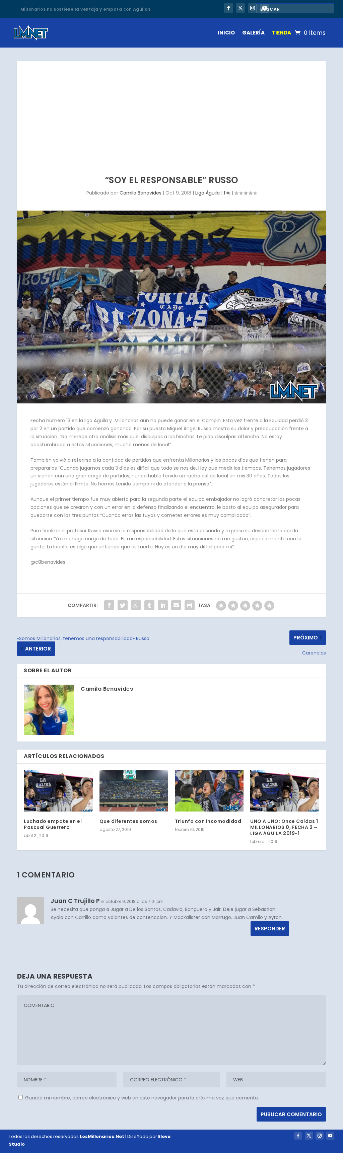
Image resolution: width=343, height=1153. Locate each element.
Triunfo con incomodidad (208, 821)
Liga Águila (207, 192)
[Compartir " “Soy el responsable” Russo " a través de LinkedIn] (162, 605)
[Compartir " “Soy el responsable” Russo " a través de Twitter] (122, 605)
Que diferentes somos (128, 821)
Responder (270, 928)
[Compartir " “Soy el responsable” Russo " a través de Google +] (136, 605)
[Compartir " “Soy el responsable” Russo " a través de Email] (176, 605)
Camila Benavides (140, 192)
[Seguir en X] (240, 8)
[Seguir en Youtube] (330, 1136)
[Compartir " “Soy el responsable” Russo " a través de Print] (189, 605)
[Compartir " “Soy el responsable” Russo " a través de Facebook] (109, 605)
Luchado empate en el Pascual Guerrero (53, 824)
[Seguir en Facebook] (228, 8)
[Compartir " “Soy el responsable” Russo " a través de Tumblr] (149, 605)
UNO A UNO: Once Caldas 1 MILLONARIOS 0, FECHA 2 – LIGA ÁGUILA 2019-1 (284, 827)
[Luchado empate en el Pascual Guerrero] (58, 791)
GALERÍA (253, 32)
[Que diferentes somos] (133, 791)
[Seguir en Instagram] (252, 8)
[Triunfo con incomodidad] (209, 791)
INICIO (226, 32)
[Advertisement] (171, 111)
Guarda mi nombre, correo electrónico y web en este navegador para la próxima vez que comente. (142, 1097)
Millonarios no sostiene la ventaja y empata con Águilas (85, 8)
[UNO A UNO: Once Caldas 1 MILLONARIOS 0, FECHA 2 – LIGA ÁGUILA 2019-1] (284, 791)
